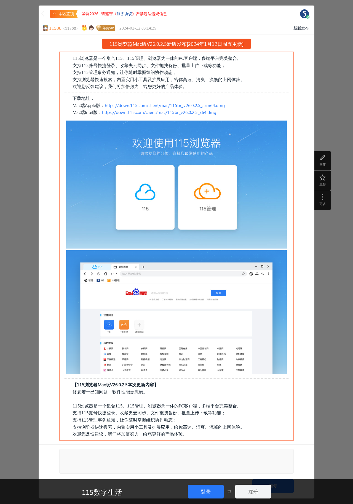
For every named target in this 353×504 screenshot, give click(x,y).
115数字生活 (102, 492)
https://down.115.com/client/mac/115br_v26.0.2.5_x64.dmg (159, 112)
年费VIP (108, 28)
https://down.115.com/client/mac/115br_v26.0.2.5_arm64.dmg (165, 105)
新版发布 (301, 28)
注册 (253, 491)
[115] (304, 13)
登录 (206, 491)
